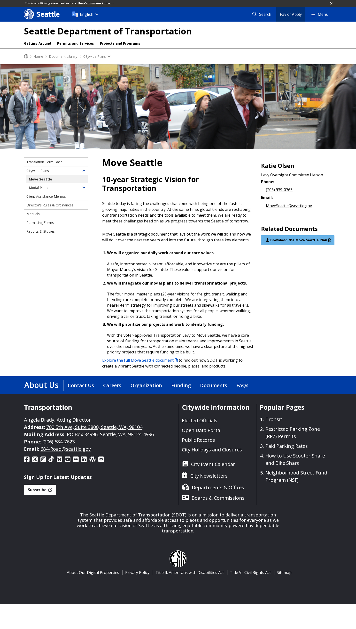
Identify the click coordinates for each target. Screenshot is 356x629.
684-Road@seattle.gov (65, 449)
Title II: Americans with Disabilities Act (189, 572)
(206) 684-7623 (58, 441)
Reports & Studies (40, 231)
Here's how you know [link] (94, 3)
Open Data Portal (201, 430)
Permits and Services (75, 43)
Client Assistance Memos (46, 196)
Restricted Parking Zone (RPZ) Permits (292, 433)
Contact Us (81, 385)
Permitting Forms (40, 222)
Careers (112, 385)
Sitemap (284, 572)
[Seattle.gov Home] (26, 56)
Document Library (63, 56)
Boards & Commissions (218, 498)
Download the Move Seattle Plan (298, 240)
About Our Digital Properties (93, 572)
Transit (273, 419)
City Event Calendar (213, 464)
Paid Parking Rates (286, 446)
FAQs (242, 385)
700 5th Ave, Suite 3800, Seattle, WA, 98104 (94, 427)
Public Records (198, 440)
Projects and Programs (120, 43)
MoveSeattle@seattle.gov (289, 205)
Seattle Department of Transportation (108, 31)
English (86, 14)
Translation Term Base (44, 162)
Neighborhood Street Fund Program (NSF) (296, 476)
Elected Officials (199, 420)
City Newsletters (209, 476)
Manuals (33, 214)
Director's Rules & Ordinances (49, 205)
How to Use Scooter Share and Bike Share (295, 459)
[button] (331, 4)
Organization (146, 385)
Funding (181, 385)
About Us (41, 385)
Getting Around (37, 43)
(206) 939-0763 (279, 189)
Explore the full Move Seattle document (138, 360)
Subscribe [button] (37, 489)
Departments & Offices (218, 487)
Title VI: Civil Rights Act (250, 572)
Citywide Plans (94, 56)
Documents (213, 385)
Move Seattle (40, 179)
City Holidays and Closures (212, 449)
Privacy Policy (137, 572)
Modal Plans (38, 187)
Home (38, 56)
